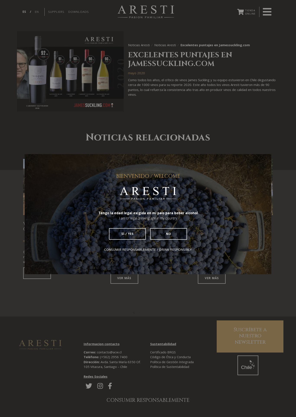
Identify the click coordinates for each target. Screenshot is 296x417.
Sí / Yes (127, 234)
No (168, 234)
